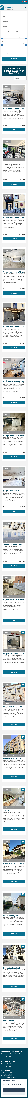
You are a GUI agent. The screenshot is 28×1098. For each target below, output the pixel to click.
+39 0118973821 (8, 1055)
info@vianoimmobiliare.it (11, 1058)
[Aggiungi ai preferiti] (23, 632)
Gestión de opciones (8, 1086)
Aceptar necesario (14, 1093)
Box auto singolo (10, 915)
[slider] (2, 38)
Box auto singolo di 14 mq (14, 968)
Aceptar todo (14, 1090)
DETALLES (14, 129)
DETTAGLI (14, 672)
